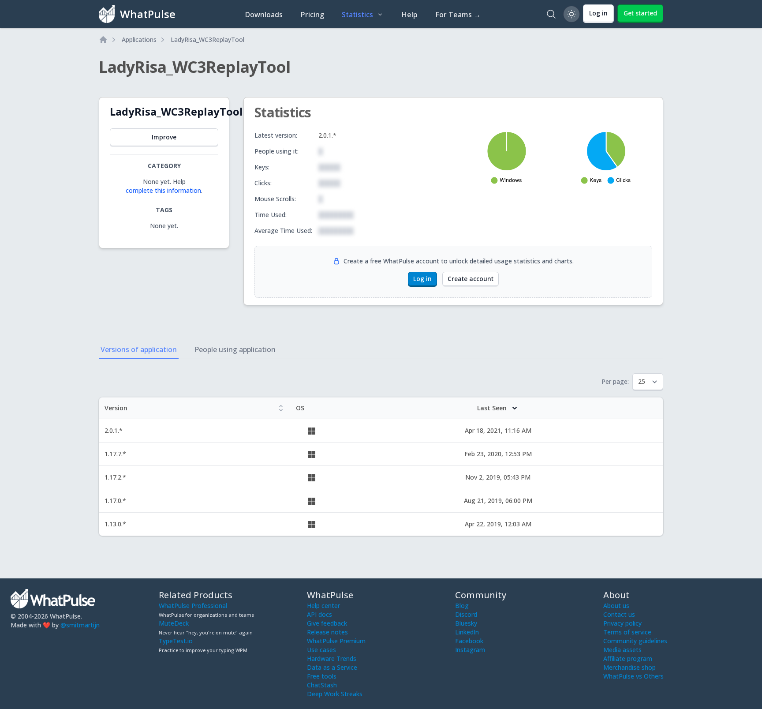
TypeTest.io (176, 641)
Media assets (622, 649)
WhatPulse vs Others (633, 676)
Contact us (619, 614)
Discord (466, 614)
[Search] (551, 14)
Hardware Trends (331, 658)
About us (616, 605)
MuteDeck (174, 623)
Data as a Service (332, 667)
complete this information (163, 190)
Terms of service (627, 632)
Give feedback (327, 623)
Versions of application (139, 349)
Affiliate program (627, 658)
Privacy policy (622, 623)
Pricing (312, 14)
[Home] (103, 39)
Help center (323, 605)
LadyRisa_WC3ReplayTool (207, 39)
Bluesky (466, 623)
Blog (462, 605)
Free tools (321, 676)
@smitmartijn (80, 625)
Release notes (327, 632)
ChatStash (322, 685)
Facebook (469, 641)
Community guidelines (635, 641)
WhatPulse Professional (193, 605)
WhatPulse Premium (336, 641)
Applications (139, 39)
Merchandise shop (629, 667)
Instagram (470, 649)
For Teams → (458, 14)
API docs (319, 614)
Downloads (264, 14)
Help (409, 14)
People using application (235, 349)
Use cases (321, 649)
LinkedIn (467, 632)
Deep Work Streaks (334, 694)
